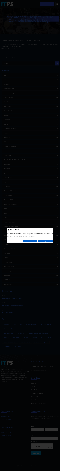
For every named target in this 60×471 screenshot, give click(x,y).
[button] (51, 229)
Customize (14, 241)
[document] (30, 235)
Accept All (45, 241)
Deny (30, 241)
